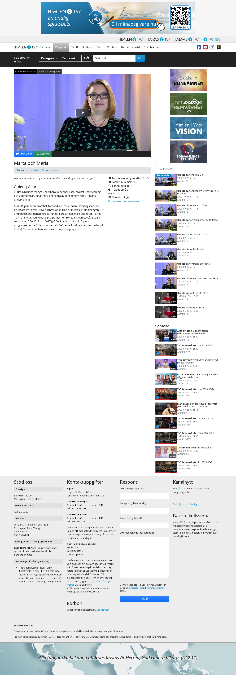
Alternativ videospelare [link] (49, 71)
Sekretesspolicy (135, 588)
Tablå (74, 47)
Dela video (25, 154)
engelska (133, 201)
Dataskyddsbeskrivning (185, 504)
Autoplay (165, 169)
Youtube (206, 47)
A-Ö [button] (86, 58)
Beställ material (130, 47)
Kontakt (112, 47)
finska (111, 201)
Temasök (69, 58)
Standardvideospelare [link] (25, 71)
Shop (100, 47)
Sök (140, 58)
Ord (219, 47)
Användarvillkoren (155, 588)
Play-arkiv (61, 47)
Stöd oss (87, 47)
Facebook (199, 47)
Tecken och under (27, 170)
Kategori (48, 58)
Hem (26, 47)
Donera (44, 154)
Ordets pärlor (50, 170)
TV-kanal (45, 47)
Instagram (212, 47)
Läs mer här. (102, 609)
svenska (122, 201)
